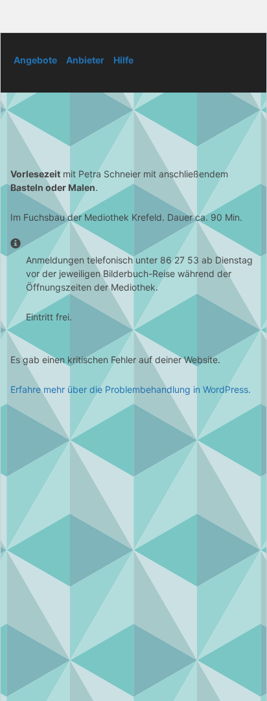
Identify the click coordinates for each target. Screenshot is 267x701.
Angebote (35, 59)
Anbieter (85, 59)
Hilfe (123, 59)
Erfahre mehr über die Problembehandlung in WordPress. (130, 389)
